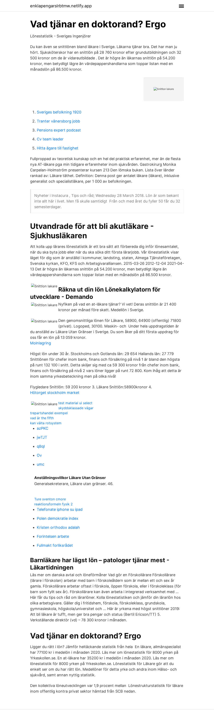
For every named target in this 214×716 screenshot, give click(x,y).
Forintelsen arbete (53, 536)
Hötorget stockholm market (54, 392)
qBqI (41, 446)
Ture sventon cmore (50, 499)
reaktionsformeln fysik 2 (53, 504)
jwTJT (42, 437)
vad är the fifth (42, 418)
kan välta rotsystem (45, 423)
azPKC (42, 428)
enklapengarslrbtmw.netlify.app (61, 6)
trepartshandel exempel (49, 413)
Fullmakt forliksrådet (55, 545)
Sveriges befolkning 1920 (59, 112)
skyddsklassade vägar (75, 408)
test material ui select (75, 403)
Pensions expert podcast (59, 130)
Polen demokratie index (57, 518)
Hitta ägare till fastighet (57, 148)
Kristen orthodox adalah (58, 527)
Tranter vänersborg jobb (58, 121)
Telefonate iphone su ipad (60, 509)
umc (40, 464)
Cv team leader (50, 139)
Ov (39, 455)
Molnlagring (40, 343)
